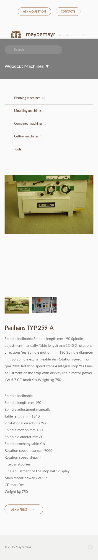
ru (75, 35)
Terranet (90, 547)
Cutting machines (28, 136)
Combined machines (30, 123)
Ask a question (34, 11)
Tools (17, 149)
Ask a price (19, 509)
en (59, 35)
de (83, 35)
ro (67, 35)
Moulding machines (29, 111)
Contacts (68, 11)
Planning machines (29, 98)
